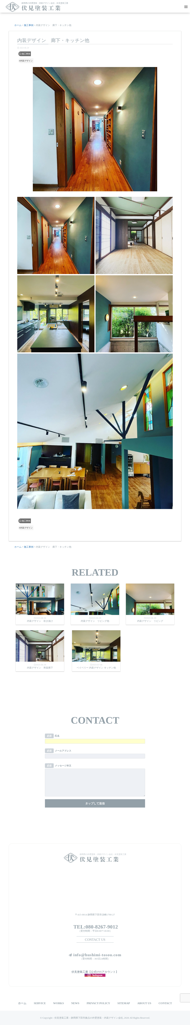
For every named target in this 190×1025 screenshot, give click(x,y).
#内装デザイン (26, 61)
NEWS (75, 1003)
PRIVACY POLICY (98, 1003)
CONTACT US (95, 939)
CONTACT (165, 1003)
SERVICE (40, 1003)
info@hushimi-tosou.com (97, 955)
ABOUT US (144, 1003)
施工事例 (26, 54)
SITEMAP (123, 1003)
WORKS (58, 1003)
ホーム (22, 1003)
